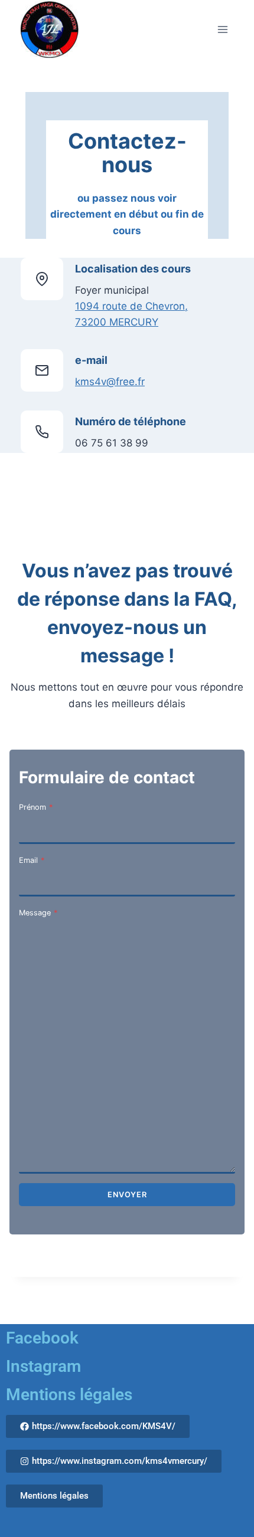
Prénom (36, 807)
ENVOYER (127, 1194)
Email (31, 860)
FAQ (213, 598)
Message (38, 912)
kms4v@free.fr (110, 381)
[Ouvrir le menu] (222, 29)
